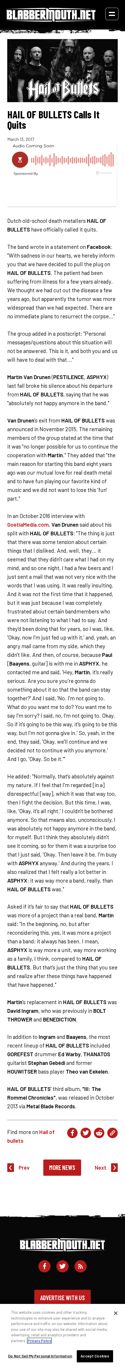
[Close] (115, 1313)
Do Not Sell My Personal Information (40, 1356)
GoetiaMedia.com (28, 524)
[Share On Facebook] (72, 1133)
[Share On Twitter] (86, 1133)
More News (62, 1167)
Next (100, 1167)
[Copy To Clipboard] (112, 1133)
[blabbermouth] (51, 19)
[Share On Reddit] (99, 1133)
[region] (62, 1335)
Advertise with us (62, 1297)
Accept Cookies (95, 1356)
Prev (24, 1167)
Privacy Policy (39, 1340)
